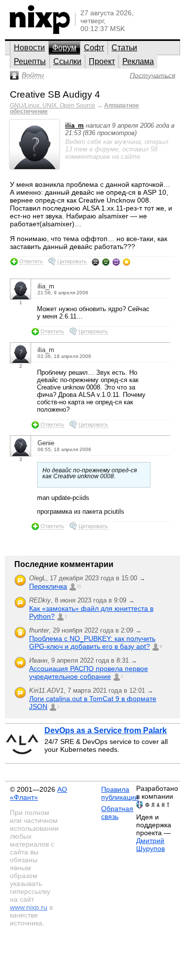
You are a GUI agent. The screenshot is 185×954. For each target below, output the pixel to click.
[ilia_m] (34, 167)
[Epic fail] (95, 262)
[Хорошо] (116, 262)
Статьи (124, 47)
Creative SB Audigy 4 (55, 94)
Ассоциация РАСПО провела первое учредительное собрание (88, 672)
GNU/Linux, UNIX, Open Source (52, 105)
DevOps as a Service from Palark (105, 730)
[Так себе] (106, 262)
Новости (29, 47)
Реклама (138, 61)
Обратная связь (117, 812)
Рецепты (30, 61)
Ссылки (67, 61)
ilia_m (74, 125)
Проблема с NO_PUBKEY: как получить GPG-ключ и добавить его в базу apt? (92, 642)
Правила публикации (120, 793)
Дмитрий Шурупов (150, 844)
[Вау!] (126, 262)
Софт (94, 47)
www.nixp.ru (28, 907)
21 (79, 586)
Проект (102, 61)
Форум (64, 47)
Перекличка (48, 586)
